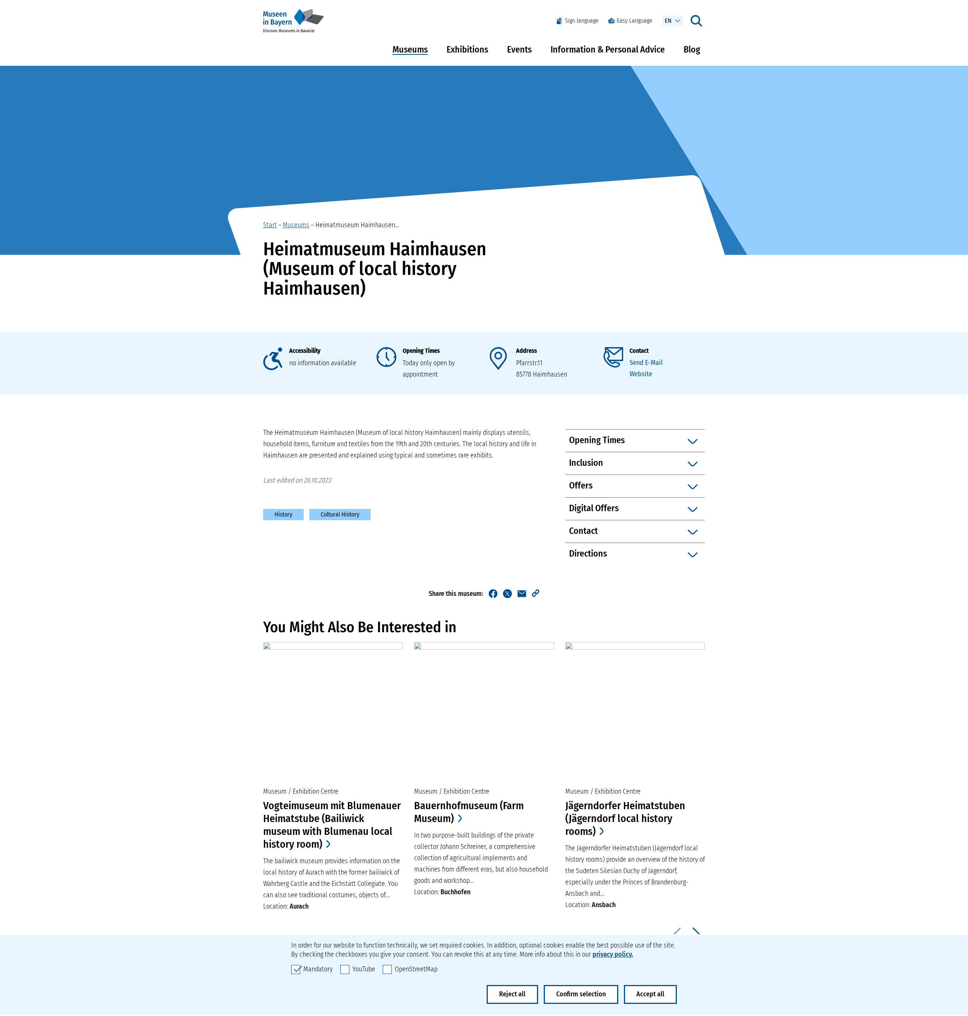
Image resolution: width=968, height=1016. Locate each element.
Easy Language (634, 20)
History (283, 514)
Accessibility (304, 350)
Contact (639, 350)
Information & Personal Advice (608, 49)
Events (519, 49)
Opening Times (421, 350)
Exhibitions (467, 49)
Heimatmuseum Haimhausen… (357, 225)
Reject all (512, 994)
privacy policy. (613, 954)
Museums (410, 49)
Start (270, 225)
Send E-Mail (646, 362)
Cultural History (340, 514)
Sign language (582, 20)
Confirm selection (581, 994)
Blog (692, 49)
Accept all (650, 994)
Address (526, 350)
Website (641, 374)
